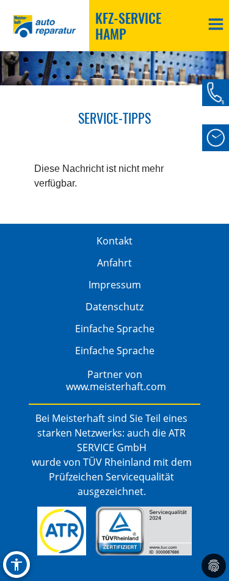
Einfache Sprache (114, 329)
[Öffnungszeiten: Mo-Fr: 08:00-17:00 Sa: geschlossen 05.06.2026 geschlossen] (215, 137)
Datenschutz (114, 307)
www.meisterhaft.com (116, 386)
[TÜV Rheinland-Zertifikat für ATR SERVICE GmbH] (144, 531)
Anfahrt (114, 263)
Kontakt (114, 241)
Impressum (115, 285)
